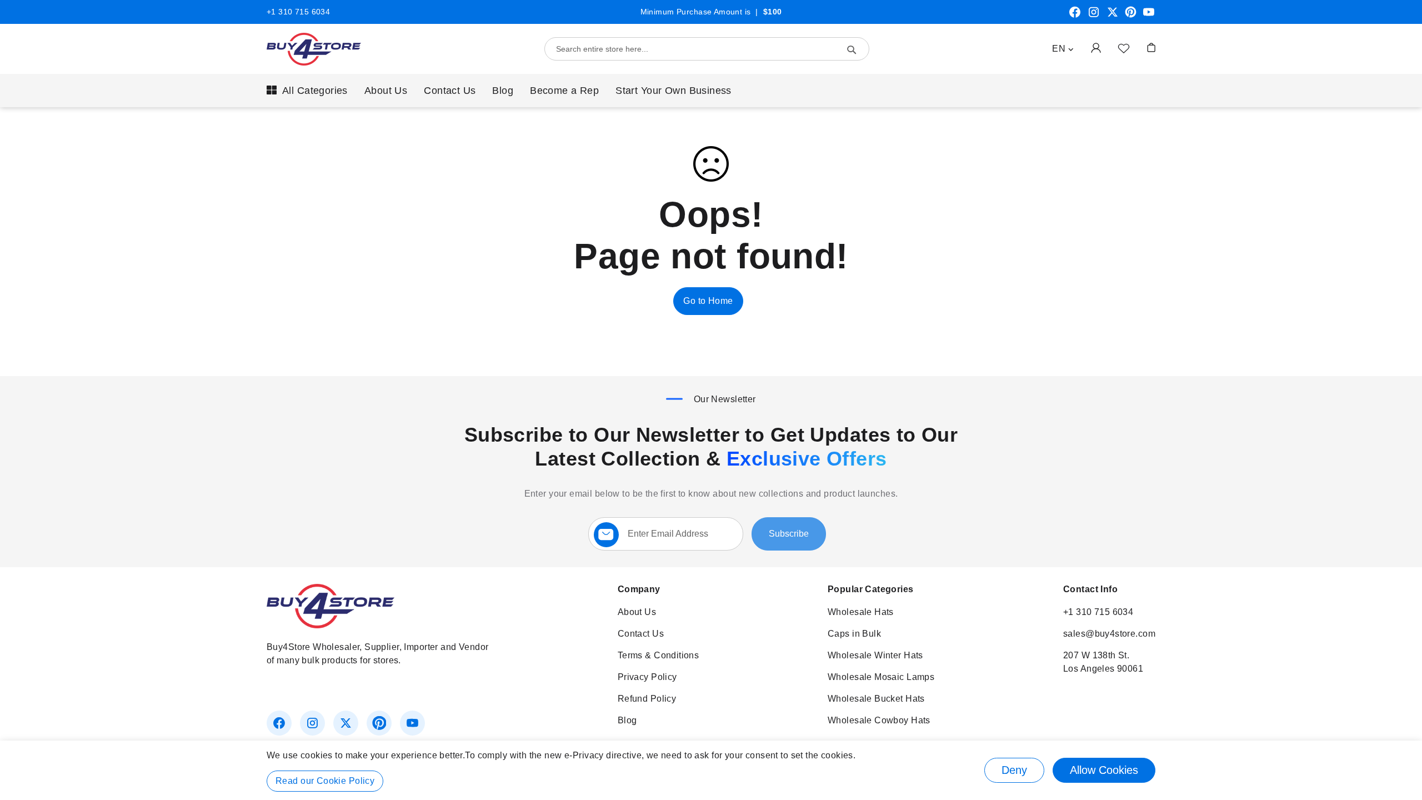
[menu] (711, 90)
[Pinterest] (1130, 16)
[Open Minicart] (1151, 47)
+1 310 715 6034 (298, 11)
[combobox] (706, 49)
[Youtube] (1148, 16)
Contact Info (1090, 589)
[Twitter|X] (1112, 16)
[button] (1063, 49)
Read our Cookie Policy (325, 781)
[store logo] (314, 49)
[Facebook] (1074, 16)
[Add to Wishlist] (1124, 47)
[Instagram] (1093, 16)
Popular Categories (871, 589)
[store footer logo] (330, 625)
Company (639, 589)
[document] (711, 770)
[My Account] (1096, 47)
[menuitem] (307, 90)
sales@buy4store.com (1109, 633)
